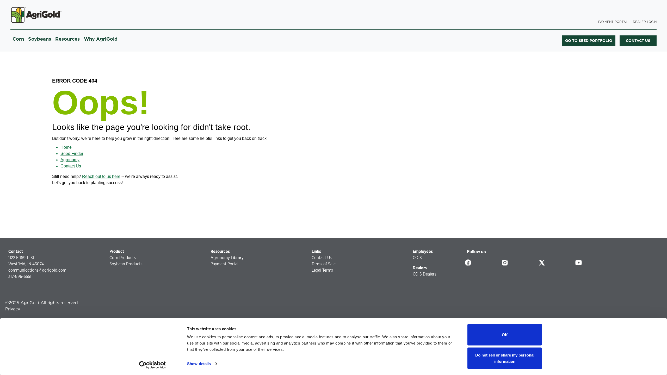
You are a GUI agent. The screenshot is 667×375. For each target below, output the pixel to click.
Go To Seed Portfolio (588, 40)
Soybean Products (126, 264)
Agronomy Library (227, 257)
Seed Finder (71, 153)
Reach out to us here (101, 176)
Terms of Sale (324, 264)
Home (66, 147)
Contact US (638, 40)
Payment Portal (613, 22)
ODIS (417, 257)
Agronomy (69, 160)
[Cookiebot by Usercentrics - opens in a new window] (152, 365)
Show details (199, 363)
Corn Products (122, 257)
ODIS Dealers (424, 274)
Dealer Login (645, 22)
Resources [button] (67, 39)
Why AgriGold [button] (101, 39)
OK (505, 335)
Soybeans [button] (39, 39)
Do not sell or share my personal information (504, 358)
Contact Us (70, 166)
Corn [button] (18, 39)
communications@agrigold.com (37, 270)
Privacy (12, 309)
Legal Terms (322, 270)
